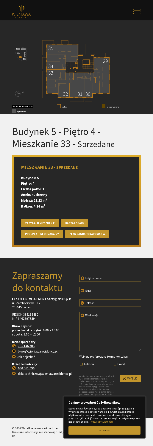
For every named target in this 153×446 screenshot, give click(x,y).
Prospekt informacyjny (42, 234)
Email (88, 290)
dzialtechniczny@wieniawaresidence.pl (45, 374)
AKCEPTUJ (104, 430)
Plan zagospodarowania (87, 234)
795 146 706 (26, 346)
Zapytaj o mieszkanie (40, 223)
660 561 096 (26, 368)
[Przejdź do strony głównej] (28, 12)
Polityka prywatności (101, 421)
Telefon (89, 303)
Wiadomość (91, 315)
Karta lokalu (74, 223)
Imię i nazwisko (93, 278)
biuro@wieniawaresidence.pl (37, 351)
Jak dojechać (26, 357)
